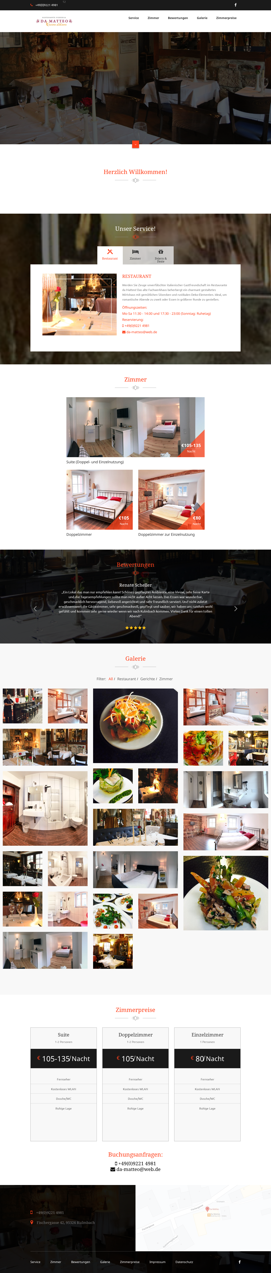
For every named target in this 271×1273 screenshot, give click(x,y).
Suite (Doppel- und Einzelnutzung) (95, 461)
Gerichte (147, 678)
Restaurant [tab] (110, 258)
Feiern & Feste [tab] (161, 259)
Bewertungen (178, 18)
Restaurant (126, 678)
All (111, 678)
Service (133, 18)
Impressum (158, 1261)
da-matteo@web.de (141, 332)
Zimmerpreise (226, 18)
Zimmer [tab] (135, 258)
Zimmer (153, 18)
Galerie (202, 18)
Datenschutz (184, 1261)
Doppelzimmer (79, 534)
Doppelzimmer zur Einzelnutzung (166, 534)
